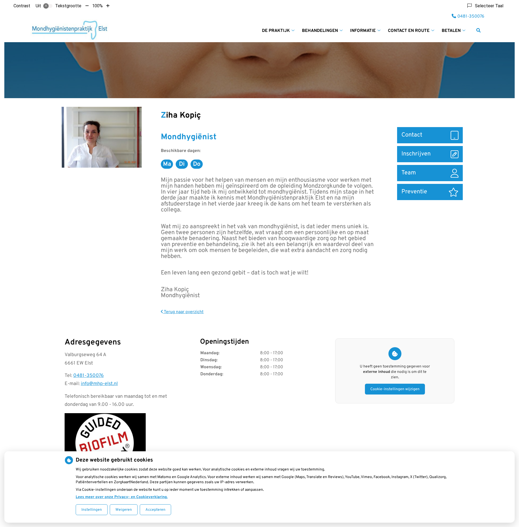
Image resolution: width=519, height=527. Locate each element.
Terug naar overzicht (183, 312)
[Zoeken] (478, 30)
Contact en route (409, 31)
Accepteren (155, 510)
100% (97, 5)
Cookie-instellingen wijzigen (395, 389)
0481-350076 (88, 376)
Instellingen (91, 510)
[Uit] (47, 6)
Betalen (451, 31)
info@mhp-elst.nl (99, 384)
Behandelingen (320, 31)
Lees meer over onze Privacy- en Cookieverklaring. (122, 497)
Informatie (363, 31)
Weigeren (123, 510)
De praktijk (276, 31)
